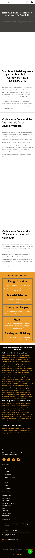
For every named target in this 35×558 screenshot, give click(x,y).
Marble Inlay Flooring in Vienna (16, 420)
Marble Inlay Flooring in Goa (21, 376)
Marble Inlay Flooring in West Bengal (16, 398)
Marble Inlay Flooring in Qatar (14, 412)
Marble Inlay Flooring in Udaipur (10, 368)
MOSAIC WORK (6, 505)
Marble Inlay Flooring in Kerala (16, 385)
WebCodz (19, 554)
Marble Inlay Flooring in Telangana (17, 394)
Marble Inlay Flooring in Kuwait (21, 409)
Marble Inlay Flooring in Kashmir (20, 381)
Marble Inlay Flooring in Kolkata (20, 363)
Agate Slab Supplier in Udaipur (19, 432)
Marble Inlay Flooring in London (19, 407)
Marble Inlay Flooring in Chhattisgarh (18, 374)
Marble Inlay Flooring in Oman (20, 414)
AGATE (4, 508)
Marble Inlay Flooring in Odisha (17, 389)
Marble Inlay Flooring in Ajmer (9, 355)
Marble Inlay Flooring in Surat (25, 366)
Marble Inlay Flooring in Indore (16, 361)
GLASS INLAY (6, 511)
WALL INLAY (5, 500)
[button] (27, 2)
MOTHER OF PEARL (8, 503)
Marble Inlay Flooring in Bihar (9, 372)
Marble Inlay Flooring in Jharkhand (11, 383)
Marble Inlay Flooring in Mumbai (24, 365)
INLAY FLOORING (7, 495)
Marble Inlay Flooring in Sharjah (14, 405)
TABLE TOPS (6, 516)
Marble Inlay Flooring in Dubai (9, 403)
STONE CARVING (7, 513)
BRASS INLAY (6, 498)
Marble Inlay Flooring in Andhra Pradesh (21, 370)
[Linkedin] (8, 459)
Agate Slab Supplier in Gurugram (10, 428)
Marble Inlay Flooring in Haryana (23, 377)
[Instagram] (13, 459)
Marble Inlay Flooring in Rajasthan (10, 392)
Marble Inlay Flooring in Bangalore (18, 357)
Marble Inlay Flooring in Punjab (22, 390)
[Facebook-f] (4, 459)
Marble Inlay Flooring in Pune (9, 366)
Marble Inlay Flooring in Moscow (23, 416)
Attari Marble (26, 549)
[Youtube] (18, 459)
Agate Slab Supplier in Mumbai (16, 430)
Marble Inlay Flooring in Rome (10, 418)
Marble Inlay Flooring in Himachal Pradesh (13, 379)
